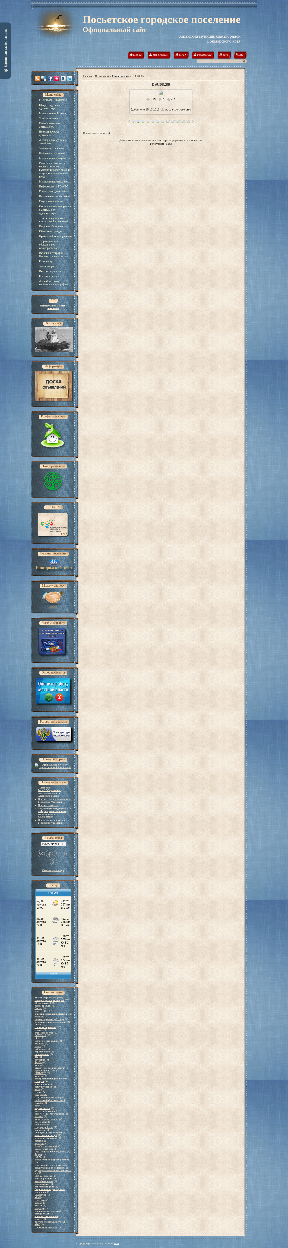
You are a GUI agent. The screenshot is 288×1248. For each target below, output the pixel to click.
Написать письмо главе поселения (53, 307)
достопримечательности (48, 1221)
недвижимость (42, 1108)
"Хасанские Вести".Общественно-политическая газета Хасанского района (49, 791)
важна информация (45, 1111)
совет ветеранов (43, 1086)
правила (39, 1116)
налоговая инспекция (46, 1135)
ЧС (36, 1038)
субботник (40, 1049)
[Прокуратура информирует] (55, 744)
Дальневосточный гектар (48, 1097)
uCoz (116, 1243)
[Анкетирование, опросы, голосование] (54, 706)
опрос (38, 1046)
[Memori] (56, 78)
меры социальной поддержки (50, 1151)
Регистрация (157, 143)
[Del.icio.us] (43, 78)
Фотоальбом (102, 76)
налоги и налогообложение (49, 1113)
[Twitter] (69, 78)
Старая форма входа (53, 870)
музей (38, 1024)
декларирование (43, 1178)
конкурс (39, 1076)
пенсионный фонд (44, 1186)
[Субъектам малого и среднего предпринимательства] (53, 607)
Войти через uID (53, 844)
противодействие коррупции (50, 1165)
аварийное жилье (44, 1181)
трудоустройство (44, 1127)
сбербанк (40, 1094)
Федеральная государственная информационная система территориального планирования (54, 812)
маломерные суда (44, 1148)
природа (39, 1208)
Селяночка (40, 1194)
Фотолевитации (120, 76)
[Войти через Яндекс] (57, 853)
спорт (38, 1092)
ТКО (37, 1057)
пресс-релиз (41, 1121)
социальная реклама (45, 1027)
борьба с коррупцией (46, 1146)
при (37, 1105)
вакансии (39, 1043)
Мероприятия (42, 1003)
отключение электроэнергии (50, 1067)
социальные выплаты (46, 1227)
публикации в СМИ (45, 1070)
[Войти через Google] (65, 853)
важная (38, 1205)
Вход (169, 143)
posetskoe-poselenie (178, 109)
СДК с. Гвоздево (43, 1175)
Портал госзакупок (48, 805)
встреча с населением (46, 1216)
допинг (39, 1202)
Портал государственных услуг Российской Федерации (55, 800)
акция (38, 1065)
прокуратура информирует (49, 1000)
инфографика (42, 1184)
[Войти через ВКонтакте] (41, 853)
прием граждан (43, 1005)
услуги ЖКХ (41, 1011)
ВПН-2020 (40, 1073)
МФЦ (38, 1197)
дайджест (40, 1130)
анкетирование (43, 1084)
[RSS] (37, 78)
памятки (39, 1140)
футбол (39, 1062)
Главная (87, 76)
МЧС (37, 1224)
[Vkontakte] (63, 78)
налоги (38, 1219)
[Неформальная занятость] (53, 657)
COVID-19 (40, 1035)
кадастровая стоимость (47, 1119)
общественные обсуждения (49, 1167)
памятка (39, 1030)
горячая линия (42, 1051)
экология (39, 1016)
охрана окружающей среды (49, 1019)
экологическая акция (46, 1040)
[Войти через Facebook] (49, 853)
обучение (40, 1059)
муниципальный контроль (48, 1132)
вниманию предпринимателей (51, 1013)
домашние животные (46, 1138)
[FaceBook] (50, 78)
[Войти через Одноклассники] (53, 861)
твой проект (41, 1124)
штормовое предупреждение (50, 1021)
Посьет (38, 1008)
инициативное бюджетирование (52, 1159)
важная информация (45, 997)
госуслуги (40, 1200)
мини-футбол (42, 1054)
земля (37, 1089)
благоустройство (44, 1032)
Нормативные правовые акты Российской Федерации (53, 821)
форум (38, 1154)
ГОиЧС (38, 1157)
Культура (40, 1143)
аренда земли (42, 1213)
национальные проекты (47, 1211)
